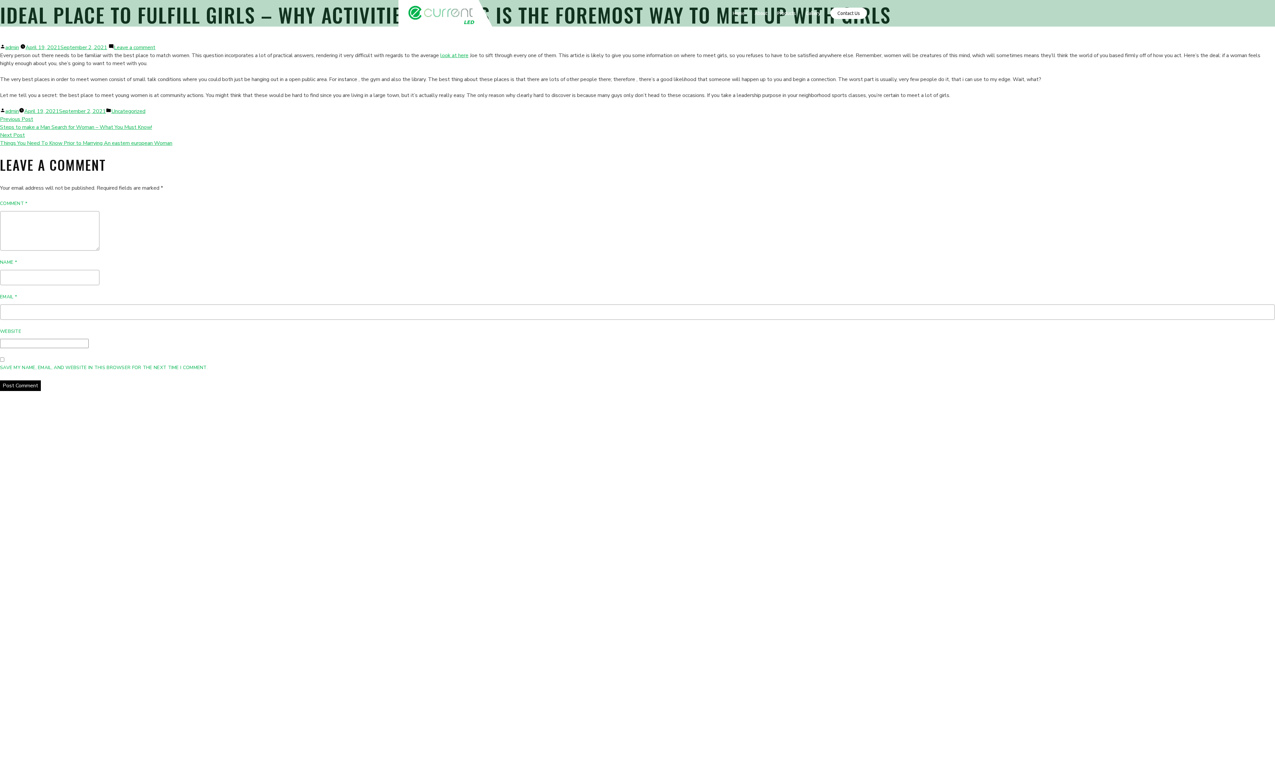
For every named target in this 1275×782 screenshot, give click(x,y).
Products (786, 13)
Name (8, 262)
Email (8, 297)
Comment (14, 203)
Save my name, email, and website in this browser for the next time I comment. (104, 367)
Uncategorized (128, 111)
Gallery (813, 13)
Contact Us (848, 13)
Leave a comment (134, 47)
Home (739, 13)
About (761, 13)
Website (10, 331)
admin (12, 47)
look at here (454, 55)
